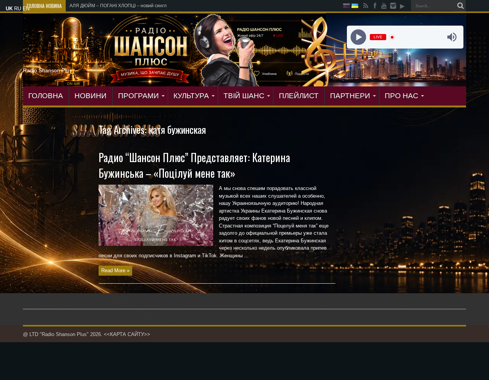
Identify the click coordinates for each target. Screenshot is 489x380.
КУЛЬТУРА (191, 96)
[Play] (358, 37)
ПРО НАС (401, 96)
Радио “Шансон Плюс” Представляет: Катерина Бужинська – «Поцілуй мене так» (194, 165)
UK (9, 8)
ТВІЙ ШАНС (243, 96)
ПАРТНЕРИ (350, 96)
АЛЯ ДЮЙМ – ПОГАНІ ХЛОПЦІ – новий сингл (118, 5)
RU (17, 8)
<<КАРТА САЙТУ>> (127, 334)
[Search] (460, 5)
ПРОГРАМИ (138, 96)
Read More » (115, 270)
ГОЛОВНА (45, 96)
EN (26, 8)
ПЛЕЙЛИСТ (299, 96)
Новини (90, 96)
